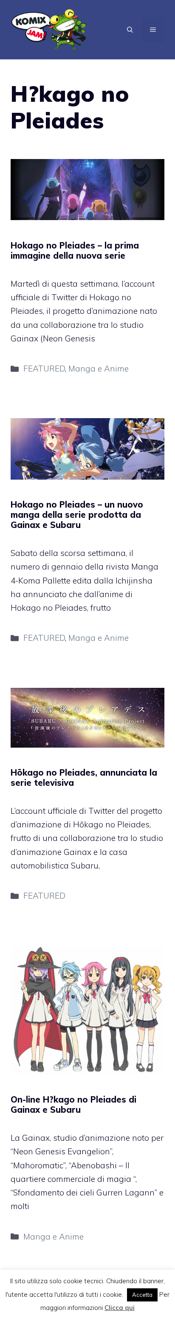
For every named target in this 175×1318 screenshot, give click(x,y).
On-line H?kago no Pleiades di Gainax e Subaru (73, 1104)
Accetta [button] (142, 1294)
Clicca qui (119, 1308)
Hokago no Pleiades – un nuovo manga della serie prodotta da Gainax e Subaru (77, 514)
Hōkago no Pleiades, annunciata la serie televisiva (84, 777)
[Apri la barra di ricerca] (130, 29)
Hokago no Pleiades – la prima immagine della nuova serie (75, 250)
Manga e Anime (98, 368)
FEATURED (44, 368)
